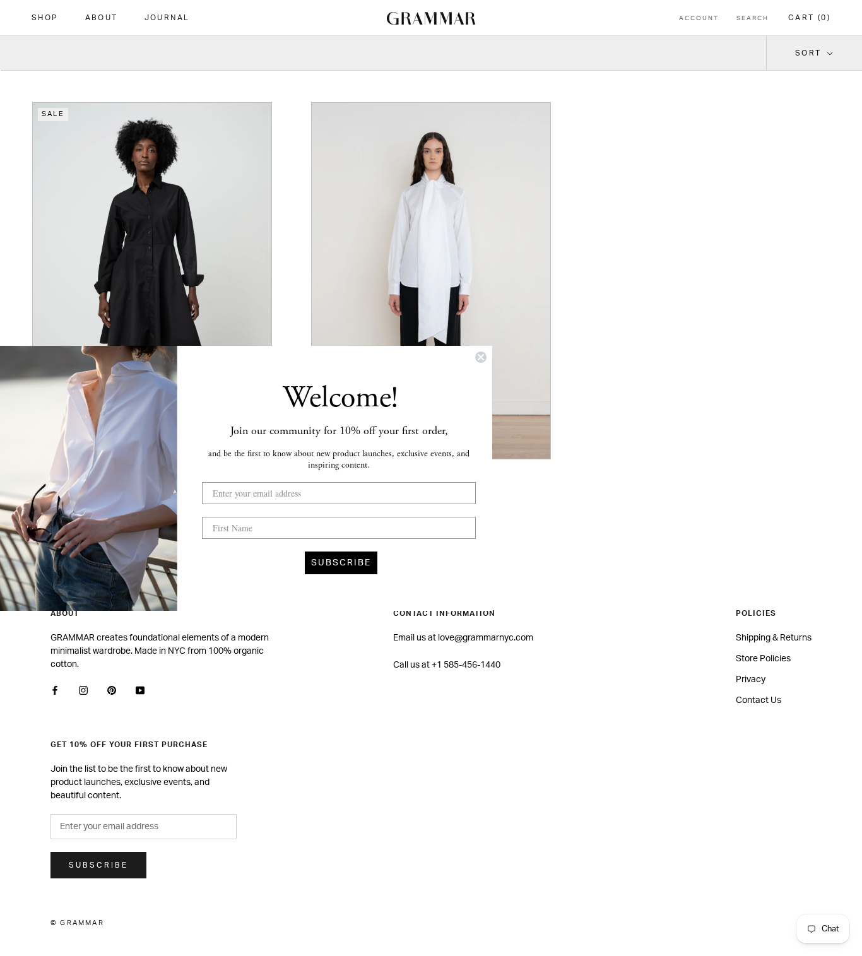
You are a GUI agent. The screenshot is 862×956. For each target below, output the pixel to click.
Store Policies (763, 658)
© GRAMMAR (77, 922)
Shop (45, 17)
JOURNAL (167, 17)
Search (752, 18)
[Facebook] (54, 690)
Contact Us (758, 700)
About (101, 17)
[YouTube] (140, 690)
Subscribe (98, 865)
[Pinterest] (111, 690)
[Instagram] (83, 690)
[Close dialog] (481, 357)
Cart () (809, 17)
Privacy (750, 679)
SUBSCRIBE (341, 562)
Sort (810, 53)
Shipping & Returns (774, 638)
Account (699, 18)
